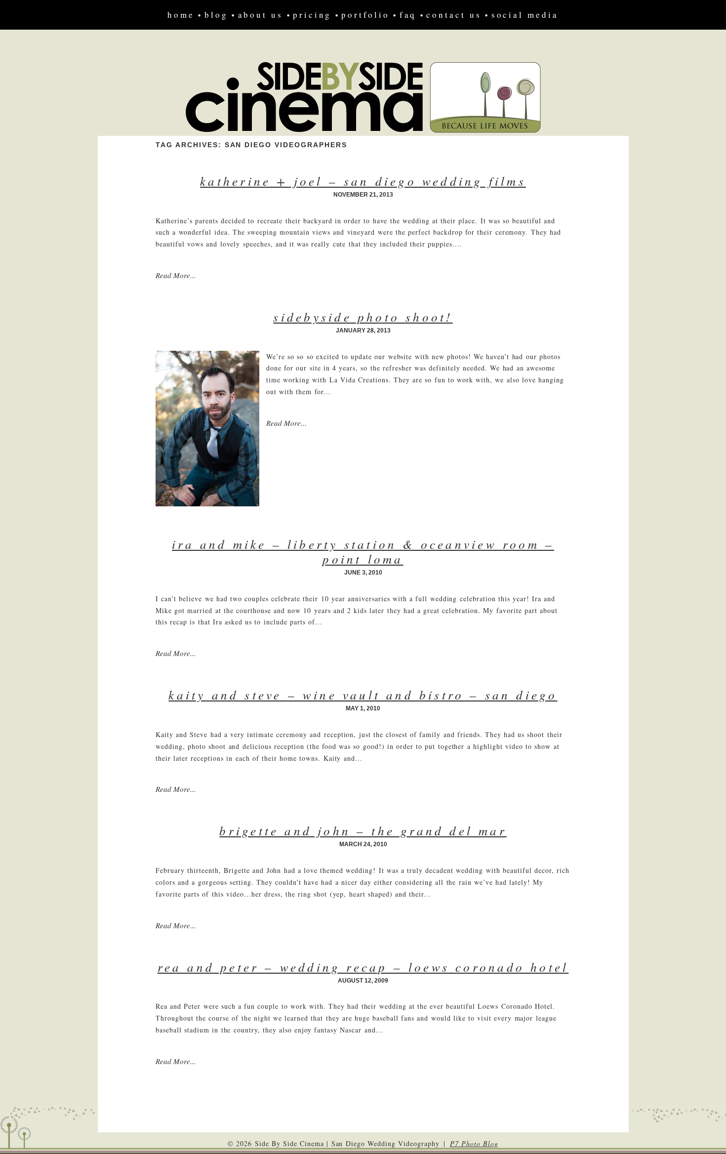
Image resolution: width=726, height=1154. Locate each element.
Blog (216, 14)
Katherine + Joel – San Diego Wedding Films (363, 180)
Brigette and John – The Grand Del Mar (363, 830)
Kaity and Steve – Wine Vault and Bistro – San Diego (362, 694)
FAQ (408, 14)
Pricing (312, 14)
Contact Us (453, 14)
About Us (260, 14)
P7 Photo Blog (474, 1143)
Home (181, 14)
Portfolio (365, 14)
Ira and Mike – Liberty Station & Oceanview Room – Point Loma (363, 551)
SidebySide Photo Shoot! (362, 316)
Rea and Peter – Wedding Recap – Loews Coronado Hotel (363, 966)
